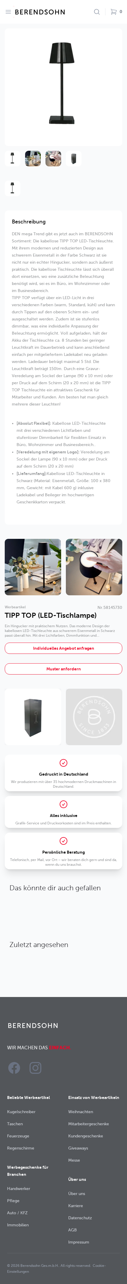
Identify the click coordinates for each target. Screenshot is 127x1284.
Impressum (78, 1242)
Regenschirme (20, 1148)
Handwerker (18, 1188)
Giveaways (78, 1148)
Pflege (13, 1201)
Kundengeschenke (85, 1136)
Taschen (15, 1124)
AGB (72, 1230)
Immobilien (18, 1225)
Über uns (76, 1193)
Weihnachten (80, 1112)
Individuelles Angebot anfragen (63, 648)
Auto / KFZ (17, 1213)
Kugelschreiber (21, 1112)
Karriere (75, 1206)
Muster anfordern (63, 669)
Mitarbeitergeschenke (88, 1124)
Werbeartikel (15, 607)
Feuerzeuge (18, 1136)
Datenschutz (80, 1218)
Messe (74, 1160)
